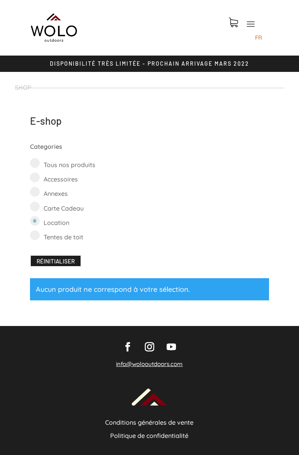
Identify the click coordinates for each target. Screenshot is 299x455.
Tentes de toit (63, 237)
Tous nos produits (69, 165)
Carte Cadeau (64, 208)
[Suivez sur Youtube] (171, 347)
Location (56, 223)
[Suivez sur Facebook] (127, 347)
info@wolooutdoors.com (149, 364)
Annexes (56, 193)
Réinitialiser (56, 260)
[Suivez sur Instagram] (149, 347)
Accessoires (61, 179)
